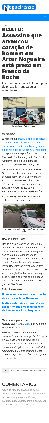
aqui (28, 324)
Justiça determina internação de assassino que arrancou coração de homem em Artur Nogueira (23, 306)
